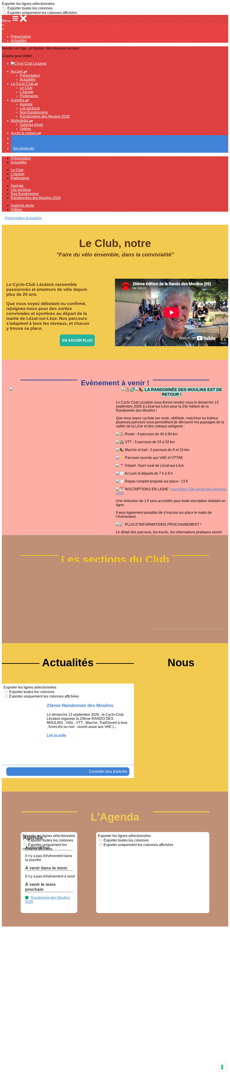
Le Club (26, 88)
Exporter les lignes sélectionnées (28, 4)
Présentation (21, 36)
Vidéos (25, 129)
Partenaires (29, 96)
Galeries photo (31, 125)
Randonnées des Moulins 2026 (45, 116)
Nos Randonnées (34, 112)
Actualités (19, 41)
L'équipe (26, 92)
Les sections (30, 108)
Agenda (26, 104)
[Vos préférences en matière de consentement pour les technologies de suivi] (222, 1067)
